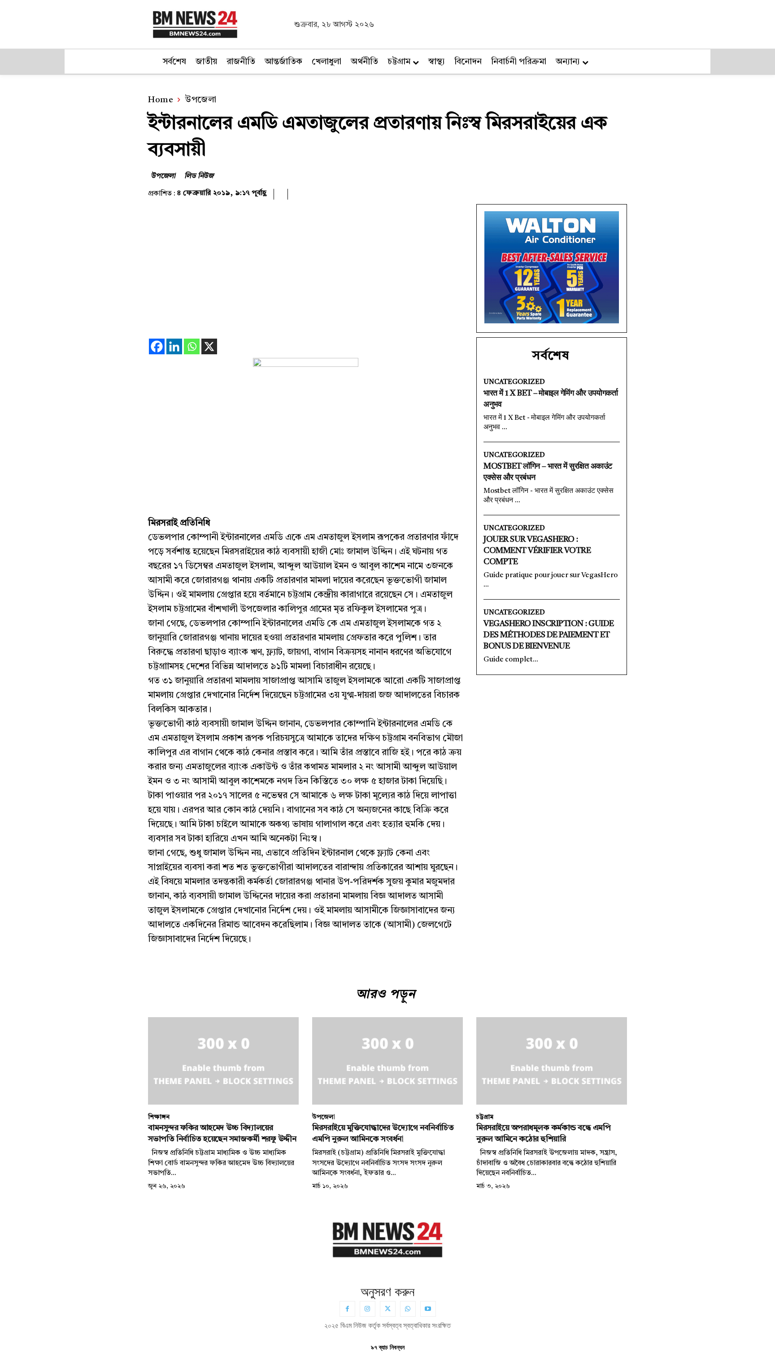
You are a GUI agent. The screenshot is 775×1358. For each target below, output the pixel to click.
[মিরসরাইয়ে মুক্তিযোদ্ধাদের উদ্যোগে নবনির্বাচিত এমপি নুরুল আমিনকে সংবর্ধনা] (387, 1061)
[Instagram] (367, 1309)
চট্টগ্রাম (484, 1117)
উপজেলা (200, 100)
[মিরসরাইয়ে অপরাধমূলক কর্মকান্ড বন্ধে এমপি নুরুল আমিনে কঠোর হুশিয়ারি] (551, 1061)
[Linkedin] (174, 346)
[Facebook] (157, 346)
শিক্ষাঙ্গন (159, 1117)
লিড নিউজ (199, 176)
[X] (209, 346)
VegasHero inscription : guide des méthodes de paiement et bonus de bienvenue (548, 635)
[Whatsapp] (192, 346)
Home (160, 100)
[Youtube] (428, 1309)
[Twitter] (388, 1309)
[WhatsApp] (408, 1309)
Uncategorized (514, 382)
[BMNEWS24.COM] (218, 23)
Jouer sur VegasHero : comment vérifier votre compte (537, 550)
